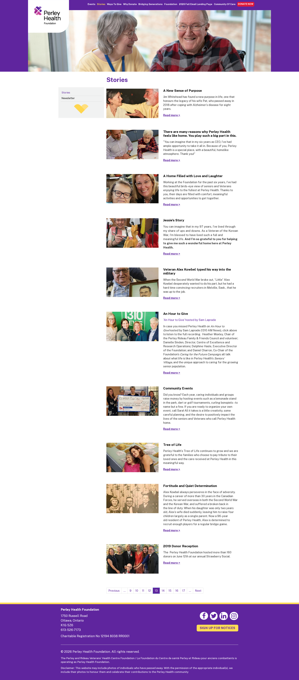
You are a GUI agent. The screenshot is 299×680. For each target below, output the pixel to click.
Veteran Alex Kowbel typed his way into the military (197, 271)
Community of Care (224, 4)
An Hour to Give (175, 314)
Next (198, 590)
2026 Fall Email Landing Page (195, 4)
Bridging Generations (150, 4)
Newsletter (68, 98)
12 (149, 590)
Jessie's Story (173, 220)
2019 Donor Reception (180, 546)
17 (183, 590)
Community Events (178, 388)
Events (91, 4)
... (124, 590)
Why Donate (130, 4)
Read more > (171, 115)
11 (143, 590)
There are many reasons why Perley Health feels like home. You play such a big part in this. (199, 134)
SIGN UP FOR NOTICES (217, 628)
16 (176, 590)
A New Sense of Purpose (182, 91)
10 (136, 590)
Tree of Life (172, 445)
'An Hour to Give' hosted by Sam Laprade (189, 320)
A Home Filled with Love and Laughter (193, 176)
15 (169, 590)
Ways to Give (114, 4)
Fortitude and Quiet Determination (190, 486)
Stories (101, 4)
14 (163, 590)
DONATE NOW (245, 4)
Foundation (170, 4)
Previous (114, 590)
